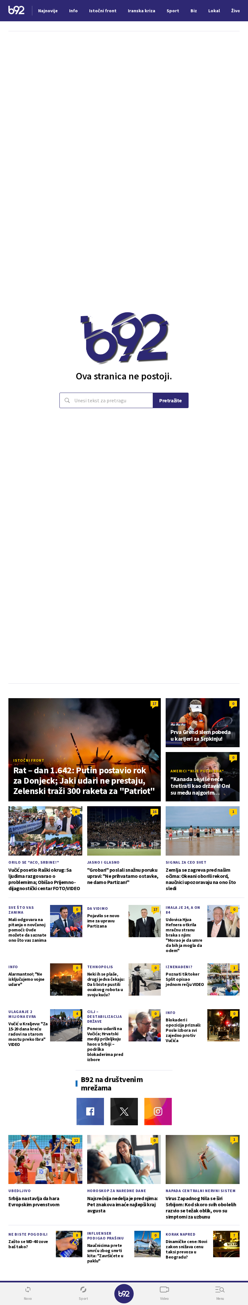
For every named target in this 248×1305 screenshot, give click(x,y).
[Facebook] (90, 1111)
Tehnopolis (100, 966)
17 (154, 703)
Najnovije (48, 11)
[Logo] (16, 11)
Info (13, 966)
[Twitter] (124, 1111)
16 (154, 811)
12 (76, 1140)
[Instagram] (158, 1111)
